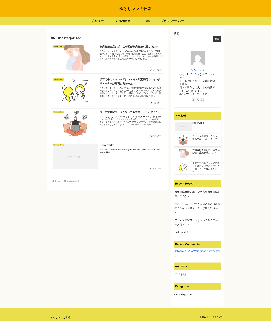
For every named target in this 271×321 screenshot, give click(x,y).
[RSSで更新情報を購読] (202, 100)
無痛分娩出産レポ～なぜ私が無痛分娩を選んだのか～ (197, 194)
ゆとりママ (198, 69)
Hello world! (181, 232)
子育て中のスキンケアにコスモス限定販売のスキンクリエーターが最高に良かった (197, 208)
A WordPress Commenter (205, 251)
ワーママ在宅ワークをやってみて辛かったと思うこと (197, 222)
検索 (176, 33)
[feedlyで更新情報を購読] (197, 100)
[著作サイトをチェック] (193, 100)
